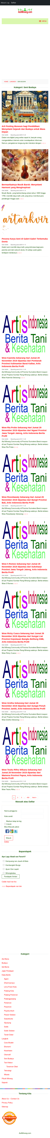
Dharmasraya (9, 982)
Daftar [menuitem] (13, 3)
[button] (7, 831)
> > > (44, 143)
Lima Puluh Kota (10, 986)
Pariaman (7, 1002)
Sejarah (5, 1082)
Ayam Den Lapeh (12, 869)
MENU (44, 21)
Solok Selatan (9, 1030)
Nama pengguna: (10, 811)
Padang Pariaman (11, 994)
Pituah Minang (7, 1078)
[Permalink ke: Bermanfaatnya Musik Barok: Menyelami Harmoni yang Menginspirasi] (25, 166)
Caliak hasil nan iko (9, 881)
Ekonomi (7, 1046)
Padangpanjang (10, 998)
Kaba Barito (6, 975)
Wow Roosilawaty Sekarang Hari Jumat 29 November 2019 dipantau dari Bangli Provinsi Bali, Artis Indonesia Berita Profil (24, 500)
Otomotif (7, 1054)
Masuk (8, 838)
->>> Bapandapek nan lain (12, 886)
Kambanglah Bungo (13, 865)
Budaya (5, 963)
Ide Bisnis (5, 967)
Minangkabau (11, 873)
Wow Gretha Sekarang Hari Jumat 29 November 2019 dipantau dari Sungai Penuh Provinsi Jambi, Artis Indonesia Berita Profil (23, 706)
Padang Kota (9, 990)
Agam (6, 979)
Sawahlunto (8, 1018)
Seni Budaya (9, 1058)
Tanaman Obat (12, 1066)
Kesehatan (8, 1050)
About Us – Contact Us (10, 1098)
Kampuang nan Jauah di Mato (17, 861)
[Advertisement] (25, 51)
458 (28, 797)
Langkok (5, 1038)
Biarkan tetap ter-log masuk (13, 822)
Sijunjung (7, 1022)
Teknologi (7, 1070)
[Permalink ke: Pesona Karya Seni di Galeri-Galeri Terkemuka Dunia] (25, 221)
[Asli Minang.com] (25, 10)
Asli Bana (5, 959)
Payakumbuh (9, 1010)
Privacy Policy (7, 1102)
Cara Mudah (8, 1042)
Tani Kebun (8, 1062)
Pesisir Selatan (9, 1014)
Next (33, 797)
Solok (6, 1026)
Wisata (6, 1074)
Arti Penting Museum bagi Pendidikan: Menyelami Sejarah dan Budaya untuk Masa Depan (23, 129)
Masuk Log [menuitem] (5, 3)
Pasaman (7, 1006)
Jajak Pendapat (7, 971)
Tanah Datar (8, 1034)
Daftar (6, 841)
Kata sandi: (8, 816)
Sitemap (5, 1106)
